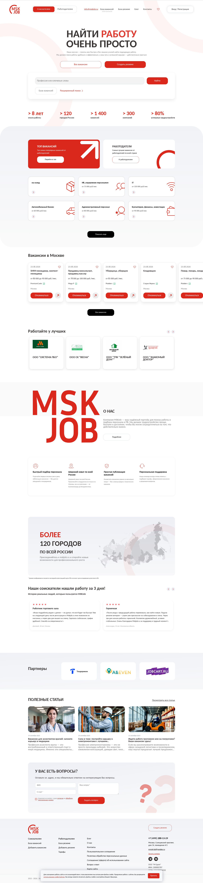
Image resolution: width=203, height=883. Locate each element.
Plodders (109, 284)
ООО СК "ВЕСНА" (79, 357)
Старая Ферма (149, 284)
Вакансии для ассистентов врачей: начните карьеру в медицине (50, 740)
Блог (89, 839)
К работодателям (126, 160)
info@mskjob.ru (91, 9)
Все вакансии (80, 64)
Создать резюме (125, 64)
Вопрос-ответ (93, 865)
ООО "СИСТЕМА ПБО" (45, 357)
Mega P (71, 284)
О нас (89, 843)
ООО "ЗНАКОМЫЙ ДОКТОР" (154, 358)
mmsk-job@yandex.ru (156, 850)
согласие (60, 798)
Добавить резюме (67, 848)
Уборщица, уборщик (117, 271)
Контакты (91, 847)
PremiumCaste (36, 284)
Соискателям (43, 9)
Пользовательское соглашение (101, 852)
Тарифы (62, 852)
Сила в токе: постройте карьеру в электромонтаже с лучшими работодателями (95, 740)
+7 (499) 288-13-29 (158, 838)
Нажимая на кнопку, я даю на (55, 799)
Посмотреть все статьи (163, 700)
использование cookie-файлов (54, 877)
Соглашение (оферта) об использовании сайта (108, 860)
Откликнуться (41, 295)
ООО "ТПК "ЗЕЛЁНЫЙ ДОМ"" (118, 358)
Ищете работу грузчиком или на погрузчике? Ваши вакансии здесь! (151, 740)
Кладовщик (149, 271)
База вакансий (46, 91)
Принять (153, 876)
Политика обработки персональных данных (107, 856)
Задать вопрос (154, 854)
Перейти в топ (50, 159)
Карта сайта (92, 869)
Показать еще (100, 234)
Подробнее (116, 437)
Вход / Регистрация (180, 9)
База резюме (64, 843)
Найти (157, 81)
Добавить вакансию (37, 848)
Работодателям (65, 9)
